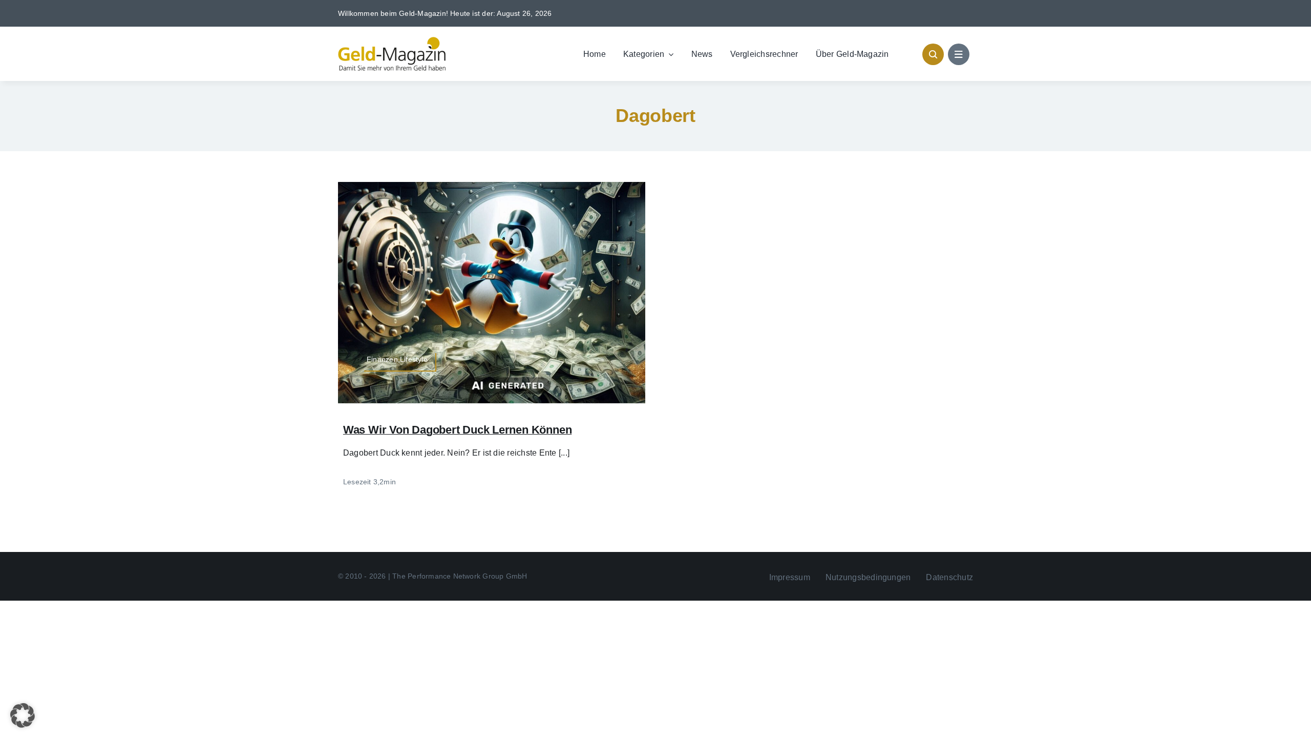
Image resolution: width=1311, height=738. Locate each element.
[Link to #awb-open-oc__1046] (933, 54)
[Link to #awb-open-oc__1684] (958, 54)
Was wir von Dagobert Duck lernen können (457, 429)
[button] (22, 715)
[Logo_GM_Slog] (392, 40)
